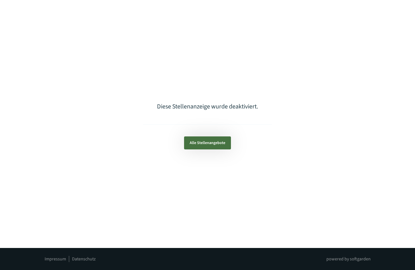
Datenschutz (84, 259)
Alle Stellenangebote (207, 143)
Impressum (55, 259)
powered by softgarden (348, 259)
